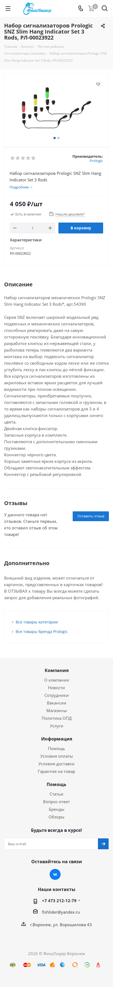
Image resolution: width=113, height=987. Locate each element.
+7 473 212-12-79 (59, 900)
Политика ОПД (57, 718)
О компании (56, 680)
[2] (18, 158)
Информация (56, 739)
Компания (57, 670)
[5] (33, 158)
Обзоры (56, 817)
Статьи (56, 794)
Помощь (56, 748)
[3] (23, 158)
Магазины (56, 710)
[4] (28, 158)
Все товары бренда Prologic (42, 631)
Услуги (56, 725)
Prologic (96, 160)
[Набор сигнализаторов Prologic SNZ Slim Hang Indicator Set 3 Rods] (56, 107)
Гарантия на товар (56, 771)
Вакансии (56, 703)
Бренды (56, 809)
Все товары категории (37, 622)
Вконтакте (55, 874)
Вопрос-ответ (56, 801)
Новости (56, 687)
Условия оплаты (56, 756)
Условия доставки (56, 763)
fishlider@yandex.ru (61, 912)
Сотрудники (56, 695)
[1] (12, 158)
